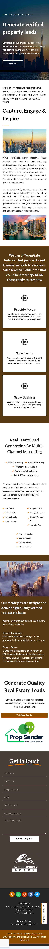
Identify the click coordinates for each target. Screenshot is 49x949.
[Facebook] (30, 894)
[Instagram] (24, 894)
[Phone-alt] (12, 894)
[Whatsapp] (18, 894)
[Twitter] (37, 894)
